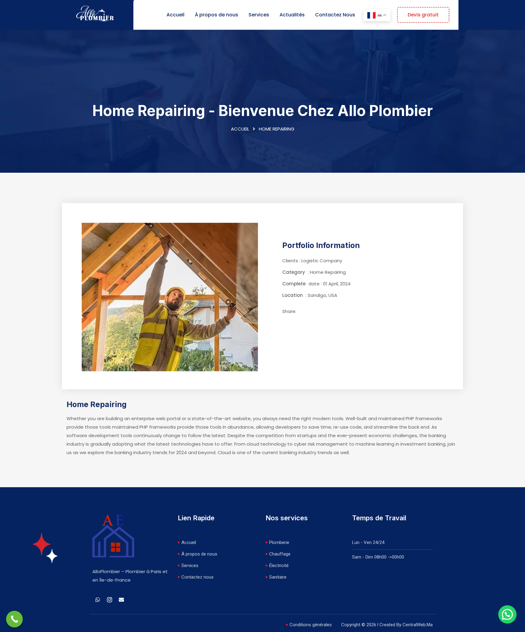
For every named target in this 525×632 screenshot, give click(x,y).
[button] (507, 614)
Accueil (175, 14)
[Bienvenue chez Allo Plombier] (95, 14)
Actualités (292, 14)
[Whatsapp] (97, 600)
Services (259, 14)
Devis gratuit (423, 15)
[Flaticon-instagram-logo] (109, 600)
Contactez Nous (335, 14)
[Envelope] (121, 600)
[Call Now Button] (14, 619)
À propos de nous (216, 14)
